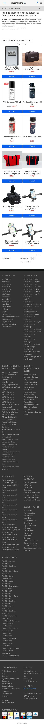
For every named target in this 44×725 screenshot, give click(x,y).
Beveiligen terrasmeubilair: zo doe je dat (11, 429)
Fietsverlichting (29, 394)
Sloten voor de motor (31, 282)
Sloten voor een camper (32, 331)
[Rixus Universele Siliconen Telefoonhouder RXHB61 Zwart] (32, 195)
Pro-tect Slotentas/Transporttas (32, 68)
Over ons (5, 676)
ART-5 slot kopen (8, 402)
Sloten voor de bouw (31, 314)
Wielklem (5, 309)
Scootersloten (29, 349)
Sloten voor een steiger (32, 321)
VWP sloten (28, 535)
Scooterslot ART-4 (8, 457)
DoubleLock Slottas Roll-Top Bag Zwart (32, 172)
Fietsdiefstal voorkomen (10, 409)
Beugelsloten (6, 289)
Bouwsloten (28, 490)
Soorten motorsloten (31, 495)
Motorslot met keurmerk (11, 452)
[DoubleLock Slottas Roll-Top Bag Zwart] (32, 160)
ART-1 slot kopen (8, 392)
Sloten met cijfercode (9, 482)
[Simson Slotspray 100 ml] (12, 125)
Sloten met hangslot (9, 547)
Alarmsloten (6, 297)
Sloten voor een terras (32, 344)
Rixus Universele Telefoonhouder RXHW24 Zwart (32, 243)
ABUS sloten (28, 515)
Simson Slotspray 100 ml (12, 138)
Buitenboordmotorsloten (11, 316)
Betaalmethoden (8, 686)
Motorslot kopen (30, 346)
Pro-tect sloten (29, 513)
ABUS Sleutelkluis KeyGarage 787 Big (12, 68)
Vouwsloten (6, 287)
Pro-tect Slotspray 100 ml (32, 103)
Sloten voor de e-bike (31, 289)
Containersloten (7, 319)
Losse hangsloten (30, 382)
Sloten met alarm (8, 480)
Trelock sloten (29, 530)
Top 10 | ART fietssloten (11, 621)
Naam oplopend (8, 40)
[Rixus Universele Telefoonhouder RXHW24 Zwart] (32, 229)
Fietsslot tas (28, 402)
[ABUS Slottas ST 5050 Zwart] (12, 195)
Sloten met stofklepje (9, 537)
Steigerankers (29, 387)
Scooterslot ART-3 (8, 454)
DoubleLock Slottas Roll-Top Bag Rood (12, 172)
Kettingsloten (6, 279)
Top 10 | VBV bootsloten (11, 648)
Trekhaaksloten (7, 326)
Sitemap (5, 696)
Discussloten (6, 307)
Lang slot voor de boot (32, 500)
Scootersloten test (8, 459)
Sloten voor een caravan (33, 329)
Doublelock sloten (30, 520)
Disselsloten (6, 284)
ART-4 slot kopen (8, 399)
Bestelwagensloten (9, 324)
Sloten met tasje (8, 532)
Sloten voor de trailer (31, 307)
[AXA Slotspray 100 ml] (12, 90)
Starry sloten (28, 533)
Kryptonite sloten (30, 525)
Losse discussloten (31, 384)
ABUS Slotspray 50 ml (32, 137)
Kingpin (4, 312)
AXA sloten (28, 510)
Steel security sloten (31, 540)
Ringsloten (5, 282)
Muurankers (6, 299)
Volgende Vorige (22, 44)
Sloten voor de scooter (32, 287)
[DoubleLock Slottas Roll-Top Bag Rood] (12, 160)
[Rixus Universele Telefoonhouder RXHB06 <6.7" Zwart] (12, 229)
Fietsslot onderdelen (31, 404)
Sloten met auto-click (9, 535)
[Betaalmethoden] (5, 714)
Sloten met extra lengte (10, 545)
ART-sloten (28, 485)
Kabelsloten (6, 292)
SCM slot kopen (7, 382)
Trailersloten (6, 314)
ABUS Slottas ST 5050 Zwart (12, 207)
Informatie (12, 77)
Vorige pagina (21, 40)
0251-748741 (6, 700)
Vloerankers (28, 389)
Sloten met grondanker (10, 527)
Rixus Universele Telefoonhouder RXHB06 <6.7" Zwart (11, 243)
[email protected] (30, 688)
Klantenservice (7, 693)
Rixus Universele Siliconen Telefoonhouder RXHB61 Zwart (32, 209)
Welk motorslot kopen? (10, 444)
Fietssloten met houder (10, 550)
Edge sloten (28, 523)
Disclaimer (5, 681)
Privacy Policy (7, 683)
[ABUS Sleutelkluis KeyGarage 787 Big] (12, 56)
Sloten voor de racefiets (32, 294)
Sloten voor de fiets (31, 284)
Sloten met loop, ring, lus (11, 530)
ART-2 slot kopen (8, 394)
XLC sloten (27, 538)
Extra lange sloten (30, 482)
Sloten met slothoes (9, 525)
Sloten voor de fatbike (32, 292)
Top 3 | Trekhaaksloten (10, 656)
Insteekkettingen (30, 392)
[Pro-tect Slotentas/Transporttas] (32, 56)
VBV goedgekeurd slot (10, 384)
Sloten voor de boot (31, 279)
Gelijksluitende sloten (31, 497)
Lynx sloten (28, 518)
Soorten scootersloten (32, 492)
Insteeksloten (7, 302)
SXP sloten (27, 528)
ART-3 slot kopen (8, 397)
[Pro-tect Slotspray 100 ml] (32, 90)
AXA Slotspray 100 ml (12, 102)
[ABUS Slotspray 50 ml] (32, 125)
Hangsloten (6, 304)
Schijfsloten (6, 294)
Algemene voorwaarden (10, 678)
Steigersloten (6, 321)
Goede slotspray (30, 374)
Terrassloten (28, 487)
